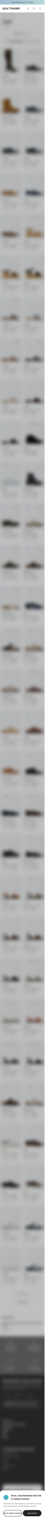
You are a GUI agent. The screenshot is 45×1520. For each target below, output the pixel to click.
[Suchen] (28, 8)
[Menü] (40, 8)
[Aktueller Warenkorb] (34, 8)
